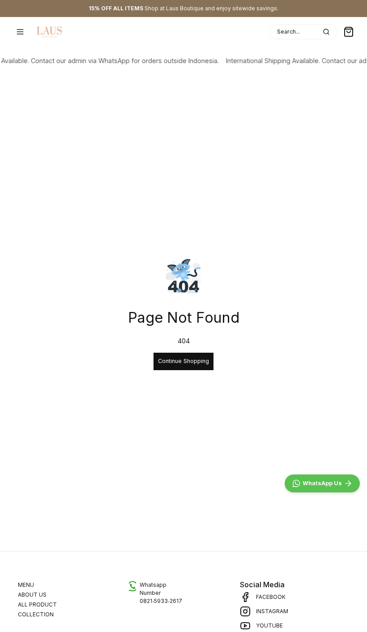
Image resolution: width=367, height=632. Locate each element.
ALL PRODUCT (37, 604)
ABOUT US (32, 594)
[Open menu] (20, 32)
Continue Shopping (183, 361)
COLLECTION (36, 614)
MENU (26, 584)
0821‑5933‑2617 (161, 601)
